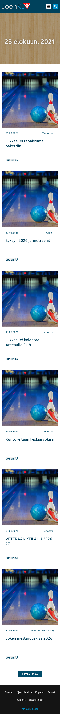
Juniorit (21, 699)
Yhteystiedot (36, 699)
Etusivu (9, 692)
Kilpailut (39, 692)
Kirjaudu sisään (30, 708)
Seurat (51, 692)
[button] (48, 6)
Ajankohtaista (24, 692)
